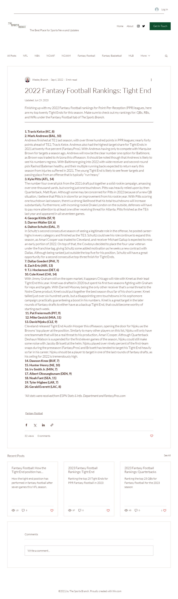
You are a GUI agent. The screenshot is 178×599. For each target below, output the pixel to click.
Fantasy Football (86, 55)
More (144, 55)
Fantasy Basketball (112, 55)
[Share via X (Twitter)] (35, 425)
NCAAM (66, 55)
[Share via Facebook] (26, 425)
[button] (166, 55)
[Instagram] (138, 26)
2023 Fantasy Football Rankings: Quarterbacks (140, 470)
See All (167, 455)
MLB (131, 55)
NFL (25, 55)
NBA (37, 55)
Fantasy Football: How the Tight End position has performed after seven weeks (31, 470)
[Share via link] (52, 425)
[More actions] (151, 79)
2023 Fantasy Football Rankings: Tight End (83, 470)
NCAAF (51, 55)
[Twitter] (143, 26)
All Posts (11, 55)
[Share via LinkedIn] (43, 425)
